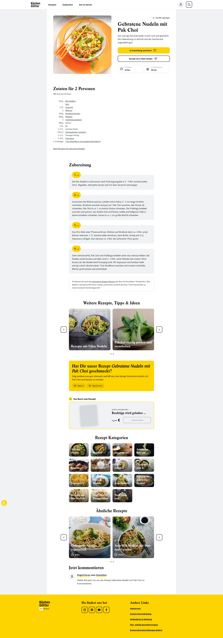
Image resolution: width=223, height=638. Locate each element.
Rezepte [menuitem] (52, 4)
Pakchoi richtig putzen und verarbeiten (133, 344)
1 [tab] (109, 353)
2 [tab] (111, 353)
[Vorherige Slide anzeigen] (64, 329)
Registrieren (83, 575)
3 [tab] (113, 353)
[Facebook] (106, 610)
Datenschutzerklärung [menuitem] (140, 614)
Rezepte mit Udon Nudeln (89, 346)
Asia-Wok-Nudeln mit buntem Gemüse (133, 548)
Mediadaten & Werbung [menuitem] (141, 619)
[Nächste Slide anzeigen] (159, 329)
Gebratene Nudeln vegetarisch (84, 548)
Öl (66, 126)
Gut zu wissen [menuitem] (85, 4)
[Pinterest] (92, 610)
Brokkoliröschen (72, 113)
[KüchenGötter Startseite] (35, 4)
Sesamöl (69, 107)
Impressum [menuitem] (135, 608)
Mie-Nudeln (70, 101)
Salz (67, 104)
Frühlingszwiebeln (73, 119)
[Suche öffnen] (189, 4)
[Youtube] (99, 610)
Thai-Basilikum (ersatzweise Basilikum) (83, 141)
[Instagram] (85, 610)
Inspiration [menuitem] (67, 4)
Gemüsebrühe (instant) (75, 132)
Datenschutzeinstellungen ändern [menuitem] (146, 630)
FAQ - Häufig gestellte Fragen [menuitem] (144, 624)
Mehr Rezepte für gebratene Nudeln (69, 148)
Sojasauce (69, 138)
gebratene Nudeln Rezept (103, 281)
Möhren (68, 110)
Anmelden (101, 575)
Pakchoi (68, 116)
